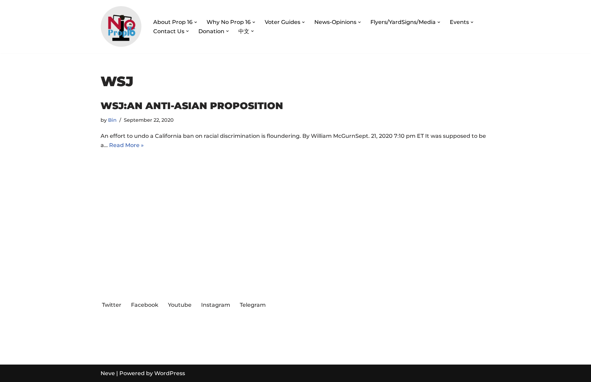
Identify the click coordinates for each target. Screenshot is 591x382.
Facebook (144, 305)
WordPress (169, 373)
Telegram (253, 305)
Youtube (180, 305)
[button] (195, 22)
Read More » (126, 145)
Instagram (215, 305)
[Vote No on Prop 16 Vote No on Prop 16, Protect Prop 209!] (121, 26)
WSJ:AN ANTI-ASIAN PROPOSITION (192, 105)
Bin (112, 120)
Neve (108, 373)
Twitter (111, 305)
